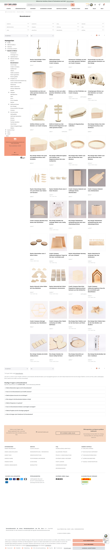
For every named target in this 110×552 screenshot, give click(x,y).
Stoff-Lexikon (60, 461)
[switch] (106, 542)
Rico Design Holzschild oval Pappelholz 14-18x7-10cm (76, 354)
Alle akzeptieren (88, 540)
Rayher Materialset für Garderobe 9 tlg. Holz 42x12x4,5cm (94, 255)
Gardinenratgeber (61, 465)
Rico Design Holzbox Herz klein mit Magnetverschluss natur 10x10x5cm (96, 125)
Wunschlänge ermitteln (63, 448)
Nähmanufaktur (21, 8)
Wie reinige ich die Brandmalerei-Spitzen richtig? (18, 399)
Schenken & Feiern (46, 8)
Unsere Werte (9, 461)
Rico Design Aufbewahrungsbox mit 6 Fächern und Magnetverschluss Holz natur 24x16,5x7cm (58, 158)
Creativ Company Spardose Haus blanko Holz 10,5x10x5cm (39, 221)
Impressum (48, 545)
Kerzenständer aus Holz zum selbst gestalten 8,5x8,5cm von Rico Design (38, 93)
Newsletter (33, 465)
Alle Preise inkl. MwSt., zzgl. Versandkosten (70, 529)
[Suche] (73, 4)
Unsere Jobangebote (11, 465)
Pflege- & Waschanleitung (64, 455)
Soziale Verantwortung (90, 461)
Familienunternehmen (89, 455)
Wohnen (33, 8)
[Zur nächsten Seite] (103, 35)
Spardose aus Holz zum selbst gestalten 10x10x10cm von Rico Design (57, 93)
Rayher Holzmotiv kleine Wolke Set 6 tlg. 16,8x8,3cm (38, 287)
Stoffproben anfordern (37, 458)
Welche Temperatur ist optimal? (14, 403)
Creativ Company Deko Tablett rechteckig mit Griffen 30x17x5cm (57, 323)
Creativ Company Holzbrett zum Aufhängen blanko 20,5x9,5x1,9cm (77, 190)
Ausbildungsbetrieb (89, 458)
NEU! (102, 8)
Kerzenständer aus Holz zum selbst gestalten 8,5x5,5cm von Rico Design (96, 61)
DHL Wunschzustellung (39, 548)
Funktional (59, 548)
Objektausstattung (36, 455)
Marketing (26, 548)
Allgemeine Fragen (61, 451)
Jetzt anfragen (70, 1)
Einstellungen (67, 548)
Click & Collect (34, 448)
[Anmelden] (95, 5)
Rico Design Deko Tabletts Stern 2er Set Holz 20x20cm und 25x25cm (96, 323)
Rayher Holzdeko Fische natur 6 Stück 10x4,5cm (57, 189)
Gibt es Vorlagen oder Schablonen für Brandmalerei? (19, 414)
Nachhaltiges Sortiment (90, 451)
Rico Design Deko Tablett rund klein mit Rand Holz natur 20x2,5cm (77, 157)
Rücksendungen (61, 468)
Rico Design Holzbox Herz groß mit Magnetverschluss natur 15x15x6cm (38, 157)
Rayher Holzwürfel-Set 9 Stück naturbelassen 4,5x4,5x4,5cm (57, 287)
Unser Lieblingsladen (11, 451)
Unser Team (8, 455)
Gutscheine (33, 461)
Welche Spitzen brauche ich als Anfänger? (16, 395)
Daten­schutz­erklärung (32, 545)
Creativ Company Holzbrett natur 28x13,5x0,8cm (95, 189)
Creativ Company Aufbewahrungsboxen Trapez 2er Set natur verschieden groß (58, 255)
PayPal (51, 548)
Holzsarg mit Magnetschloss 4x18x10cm (76, 124)
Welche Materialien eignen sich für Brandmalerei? (19, 388)
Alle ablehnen (88, 544)
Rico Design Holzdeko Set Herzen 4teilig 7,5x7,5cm (56, 354)
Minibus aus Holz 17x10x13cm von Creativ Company (77, 92)
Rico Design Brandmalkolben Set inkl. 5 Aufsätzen (97, 354)
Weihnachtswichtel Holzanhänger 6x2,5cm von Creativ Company (56, 61)
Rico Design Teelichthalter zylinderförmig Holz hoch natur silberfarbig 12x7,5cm (77, 222)
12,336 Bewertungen (15, 154)
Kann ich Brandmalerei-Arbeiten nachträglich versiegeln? (21, 406)
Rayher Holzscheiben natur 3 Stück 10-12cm (38, 254)
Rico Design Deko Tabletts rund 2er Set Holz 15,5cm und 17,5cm (77, 322)
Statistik (18, 548)
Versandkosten (19, 373)
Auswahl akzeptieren (89, 548)
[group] (39, 48)
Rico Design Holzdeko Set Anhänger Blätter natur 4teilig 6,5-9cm (57, 222)
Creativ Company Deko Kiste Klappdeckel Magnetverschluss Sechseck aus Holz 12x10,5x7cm (77, 288)
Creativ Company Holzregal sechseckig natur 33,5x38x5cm (38, 322)
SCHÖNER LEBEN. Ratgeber (63, 458)
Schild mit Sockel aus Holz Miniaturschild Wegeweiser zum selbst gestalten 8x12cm (58, 125)
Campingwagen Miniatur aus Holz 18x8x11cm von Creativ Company (96, 93)
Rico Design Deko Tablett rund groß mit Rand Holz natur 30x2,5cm (96, 157)
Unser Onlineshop (10, 448)
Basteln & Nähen (62, 8)
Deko (86, 8)
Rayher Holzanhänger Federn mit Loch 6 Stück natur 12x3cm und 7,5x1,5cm (38, 190)
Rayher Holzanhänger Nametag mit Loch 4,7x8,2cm (77, 254)
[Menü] (108, 534)
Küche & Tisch (76, 8)
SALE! (94, 8)
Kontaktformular (43, 432)
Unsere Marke (9, 458)
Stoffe (9, 8)
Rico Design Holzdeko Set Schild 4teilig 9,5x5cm (38, 354)
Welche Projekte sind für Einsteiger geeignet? (17, 410)
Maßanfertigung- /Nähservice (39, 451)
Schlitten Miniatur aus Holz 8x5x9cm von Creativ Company (38, 124)
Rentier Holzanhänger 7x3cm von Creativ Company (38, 60)
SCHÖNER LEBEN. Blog (68, 433)
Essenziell (9, 548)
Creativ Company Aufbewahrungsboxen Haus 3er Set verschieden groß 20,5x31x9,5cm (96, 289)
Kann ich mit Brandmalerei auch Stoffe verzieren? (19, 391)
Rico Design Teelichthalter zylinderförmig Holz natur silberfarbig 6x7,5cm (95, 222)
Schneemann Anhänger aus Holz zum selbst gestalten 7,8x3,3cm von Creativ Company (77, 61)
